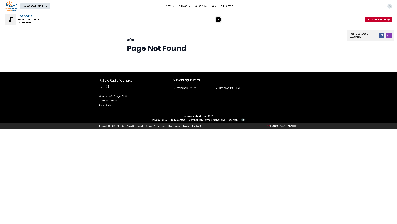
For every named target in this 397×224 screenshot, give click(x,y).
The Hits (120, 126)
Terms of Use (178, 119)
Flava (156, 126)
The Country (197, 126)
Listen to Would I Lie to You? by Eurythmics (25, 19)
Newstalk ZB (104, 126)
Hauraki (140, 126)
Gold (163, 126)
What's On (201, 6)
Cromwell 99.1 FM (229, 88)
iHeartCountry (174, 126)
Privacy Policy (159, 119)
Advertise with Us (108, 100)
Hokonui (186, 126)
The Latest (226, 6)
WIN (214, 6)
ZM (113, 126)
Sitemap (233, 119)
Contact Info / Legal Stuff (113, 96)
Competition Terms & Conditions (207, 119)
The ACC (130, 126)
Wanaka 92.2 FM (186, 88)
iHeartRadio (105, 105)
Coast (149, 126)
